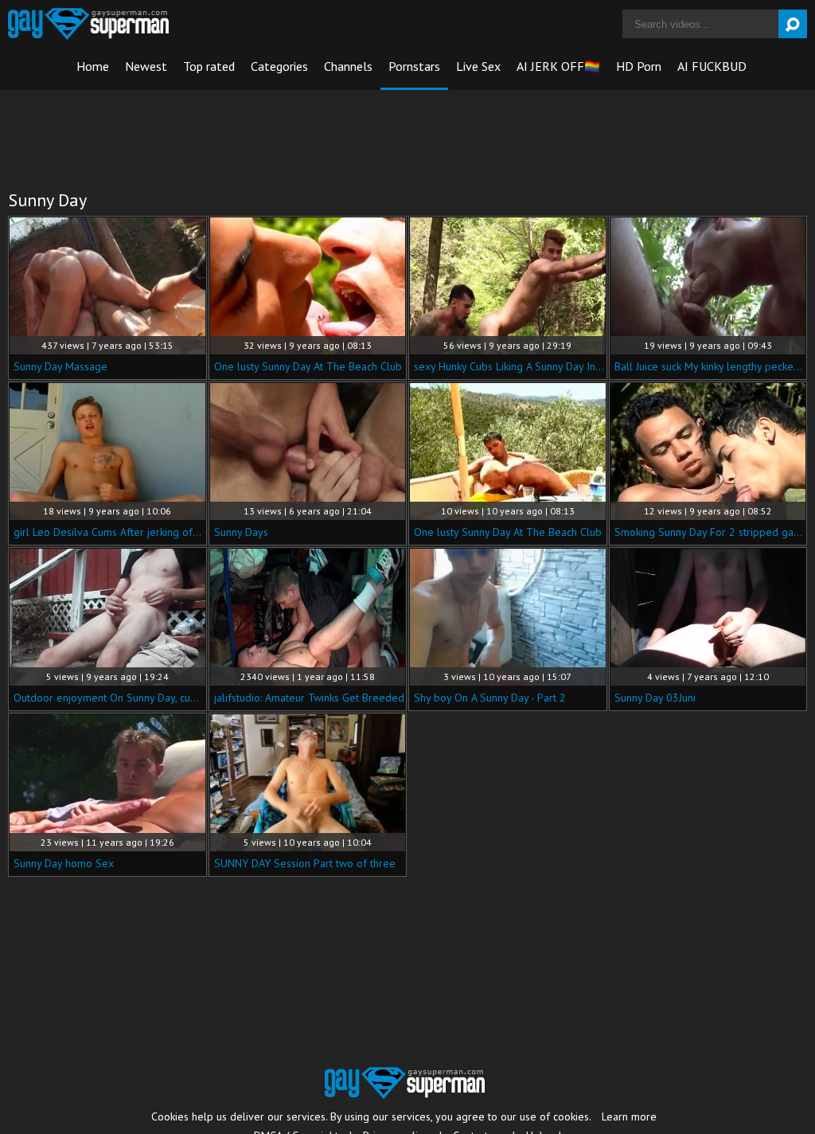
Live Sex (478, 66)
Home (92, 66)
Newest (146, 66)
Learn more (629, 1116)
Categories (279, 66)
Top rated (209, 66)
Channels (348, 66)
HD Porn (638, 66)
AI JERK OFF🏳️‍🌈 (558, 66)
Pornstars (414, 66)
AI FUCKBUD (712, 66)
